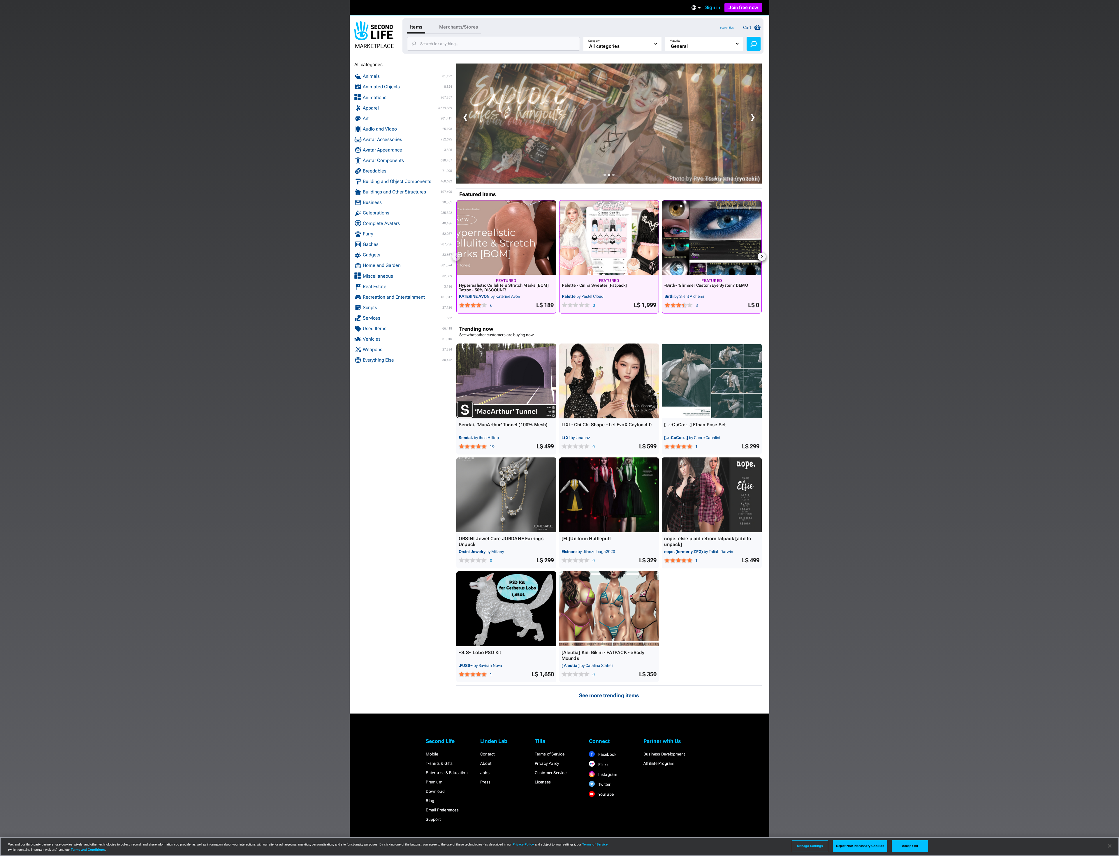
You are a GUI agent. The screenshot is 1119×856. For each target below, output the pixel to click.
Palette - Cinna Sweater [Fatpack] (594, 285)
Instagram (607, 774)
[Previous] (456, 257)
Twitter (603, 784)
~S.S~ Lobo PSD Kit (480, 652)
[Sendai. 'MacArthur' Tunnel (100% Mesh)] (506, 381)
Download (435, 791)
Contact (487, 754)
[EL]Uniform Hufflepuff (586, 538)
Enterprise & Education (446, 772)
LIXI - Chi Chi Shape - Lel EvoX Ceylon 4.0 (607, 424)
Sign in (712, 7)
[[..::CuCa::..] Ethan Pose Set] (712, 381)
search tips (727, 27)
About (485, 763)
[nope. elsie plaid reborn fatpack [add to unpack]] (712, 494)
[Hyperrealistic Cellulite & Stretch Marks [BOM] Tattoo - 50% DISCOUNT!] (506, 237)
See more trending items (609, 695)
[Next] (762, 257)
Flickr (602, 764)
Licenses (543, 782)
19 (492, 446)
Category (594, 40)
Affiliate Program (658, 763)
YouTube (605, 794)
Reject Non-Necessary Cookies (860, 846)
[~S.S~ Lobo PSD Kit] (506, 608)
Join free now (743, 7)
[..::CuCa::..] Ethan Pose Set (695, 424)
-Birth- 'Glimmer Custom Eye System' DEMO (706, 285)
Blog (430, 800)
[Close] (1109, 846)
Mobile (432, 754)
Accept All (910, 846)
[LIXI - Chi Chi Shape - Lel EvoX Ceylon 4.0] (609, 381)
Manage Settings (810, 846)
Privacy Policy (547, 763)
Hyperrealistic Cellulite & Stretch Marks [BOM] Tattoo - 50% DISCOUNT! (504, 287)
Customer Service (550, 772)
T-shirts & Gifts (439, 763)
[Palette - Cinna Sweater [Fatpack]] (609, 237)
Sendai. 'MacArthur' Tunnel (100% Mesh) (503, 424)
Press (485, 782)
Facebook (606, 754)
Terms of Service (549, 754)
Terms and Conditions (88, 849)
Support (433, 819)
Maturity (675, 40)
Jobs (485, 772)
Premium (434, 782)
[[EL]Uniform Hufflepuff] (609, 494)
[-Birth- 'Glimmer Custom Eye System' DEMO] (711, 237)
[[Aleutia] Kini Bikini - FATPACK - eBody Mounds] (609, 608)
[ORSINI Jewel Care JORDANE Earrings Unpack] (506, 494)
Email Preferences (442, 810)
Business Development (664, 754)
